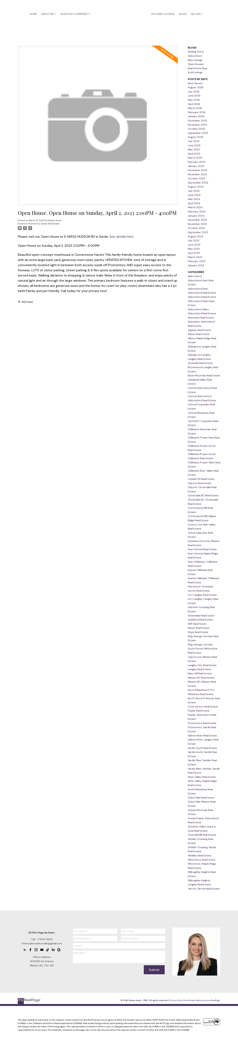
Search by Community (74, 14)
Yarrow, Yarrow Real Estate (204, 888)
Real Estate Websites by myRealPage (202, 1000)
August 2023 (195, 236)
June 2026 (194, 95)
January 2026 (196, 116)
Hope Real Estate (198, 632)
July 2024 (194, 191)
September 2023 (198, 232)
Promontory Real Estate (202, 723)
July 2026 (193, 91)
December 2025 (197, 120)
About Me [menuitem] (47, 14)
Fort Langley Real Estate (202, 595)
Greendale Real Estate (201, 615)
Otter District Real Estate (203, 706)
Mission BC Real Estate (201, 677)
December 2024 (197, 170)
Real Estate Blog (197, 68)
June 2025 (194, 145)
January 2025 (196, 166)
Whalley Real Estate (199, 855)
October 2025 (196, 128)
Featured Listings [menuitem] (163, 14)
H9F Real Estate (197, 624)
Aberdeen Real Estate (201, 317)
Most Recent (195, 83)
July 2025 (193, 141)
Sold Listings (195, 72)
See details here (121, 236)
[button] (24, 949)
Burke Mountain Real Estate (204, 375)
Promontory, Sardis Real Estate (43, 223)
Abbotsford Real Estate (202, 297)
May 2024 (194, 199)
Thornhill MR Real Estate (202, 835)
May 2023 (194, 248)
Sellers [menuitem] (196, 14)
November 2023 (197, 224)
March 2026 (195, 108)
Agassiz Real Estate (199, 330)
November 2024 (197, 174)
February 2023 (196, 261)
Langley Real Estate (199, 669)
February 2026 (196, 112)
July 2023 (193, 240)
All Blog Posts (196, 51)
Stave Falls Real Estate (201, 797)
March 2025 (195, 157)
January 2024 (196, 215)
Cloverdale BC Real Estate (203, 495)
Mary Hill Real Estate (200, 673)
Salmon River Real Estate (202, 735)
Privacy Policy (176, 1000)
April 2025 (194, 153)
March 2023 (195, 257)
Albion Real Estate (198, 334)
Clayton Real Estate (199, 483)
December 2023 (197, 219)
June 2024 (194, 195)
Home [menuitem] (33, 14)
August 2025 (195, 137)
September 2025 (198, 133)
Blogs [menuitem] (183, 14)
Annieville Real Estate (200, 363)
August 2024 (196, 186)
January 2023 (196, 265)
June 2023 (194, 244)
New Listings (195, 60)
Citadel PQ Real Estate (201, 479)
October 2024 (196, 178)
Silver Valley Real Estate (202, 777)
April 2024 (194, 203)
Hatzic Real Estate (198, 628)
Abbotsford (195, 56)
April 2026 (194, 104)
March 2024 (195, 207)
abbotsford (195, 276)
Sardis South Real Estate (202, 748)
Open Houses (196, 64)
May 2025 (194, 149)
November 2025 (197, 124)
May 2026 (194, 100)
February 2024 (197, 211)
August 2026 (195, 87)
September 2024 (198, 182)
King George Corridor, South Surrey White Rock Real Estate (202, 648)
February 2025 (196, 162)
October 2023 (196, 228)
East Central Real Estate (202, 549)
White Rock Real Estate (201, 859)
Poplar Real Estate (199, 710)
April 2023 (194, 253)
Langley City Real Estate (202, 665)
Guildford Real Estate (200, 619)
